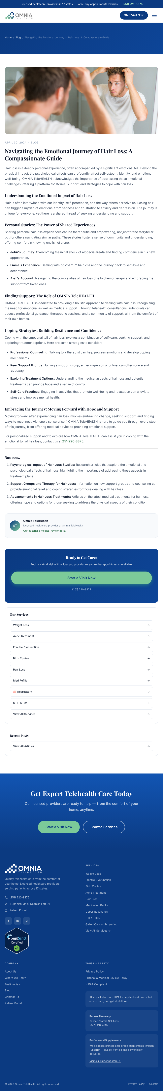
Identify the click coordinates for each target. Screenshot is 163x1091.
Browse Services (103, 827)
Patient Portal (18, 910)
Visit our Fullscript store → (105, 1060)
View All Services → (98, 930)
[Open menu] (154, 15)
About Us (10, 971)
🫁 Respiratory (81, 691)
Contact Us (12, 996)
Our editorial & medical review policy (44, 530)
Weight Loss (81, 625)
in (17, 920)
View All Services (81, 714)
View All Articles (81, 746)
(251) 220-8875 (133, 4)
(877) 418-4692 (98, 1025)
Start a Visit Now (81, 578)
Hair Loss (81, 669)
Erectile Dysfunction (81, 647)
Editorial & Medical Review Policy (106, 977)
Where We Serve (15, 977)
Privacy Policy (94, 971)
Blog (18, 37)
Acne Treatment (81, 636)
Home (8, 37)
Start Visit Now (134, 15)
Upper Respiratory (97, 911)
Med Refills (81, 680)
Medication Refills (96, 905)
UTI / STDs (81, 702)
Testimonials (12, 984)
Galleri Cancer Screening (101, 924)
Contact (153, 1083)
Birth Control (81, 658)
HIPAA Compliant (96, 984)
